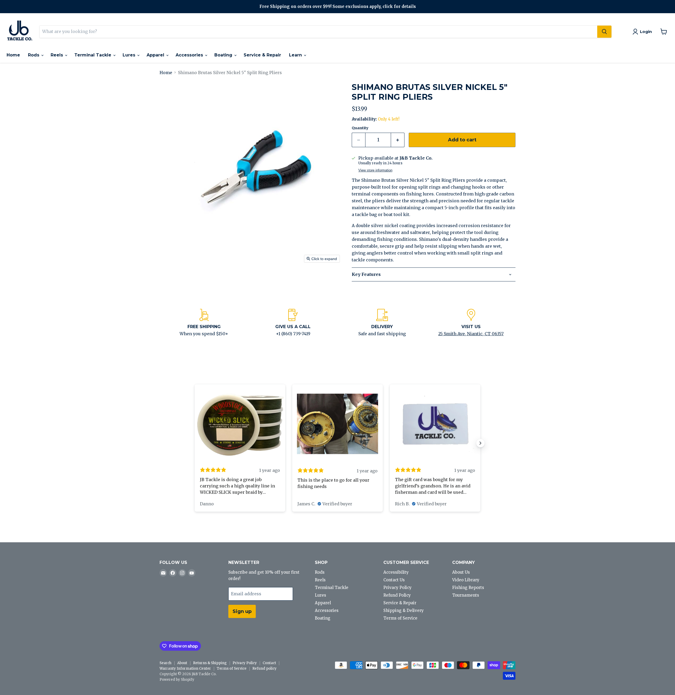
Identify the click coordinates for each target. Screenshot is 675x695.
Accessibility (396, 572)
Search (165, 663)
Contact (269, 663)
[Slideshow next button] (480, 443)
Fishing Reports (468, 587)
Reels (57, 54)
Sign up (242, 611)
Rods (34, 54)
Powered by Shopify (177, 679)
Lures (130, 54)
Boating (224, 54)
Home (13, 54)
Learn (296, 54)
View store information (375, 170)
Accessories (190, 54)
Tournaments (465, 595)
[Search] (604, 32)
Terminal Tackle (93, 54)
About (182, 663)
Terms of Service (400, 618)
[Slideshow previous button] (194, 443)
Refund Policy (397, 595)
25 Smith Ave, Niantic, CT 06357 (471, 333)
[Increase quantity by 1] (397, 140)
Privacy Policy (397, 587)
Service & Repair (262, 54)
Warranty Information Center (185, 668)
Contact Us (394, 579)
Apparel (156, 54)
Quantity (360, 128)
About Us (461, 572)
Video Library (465, 579)
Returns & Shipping (210, 663)
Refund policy (264, 668)
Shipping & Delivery (403, 610)
